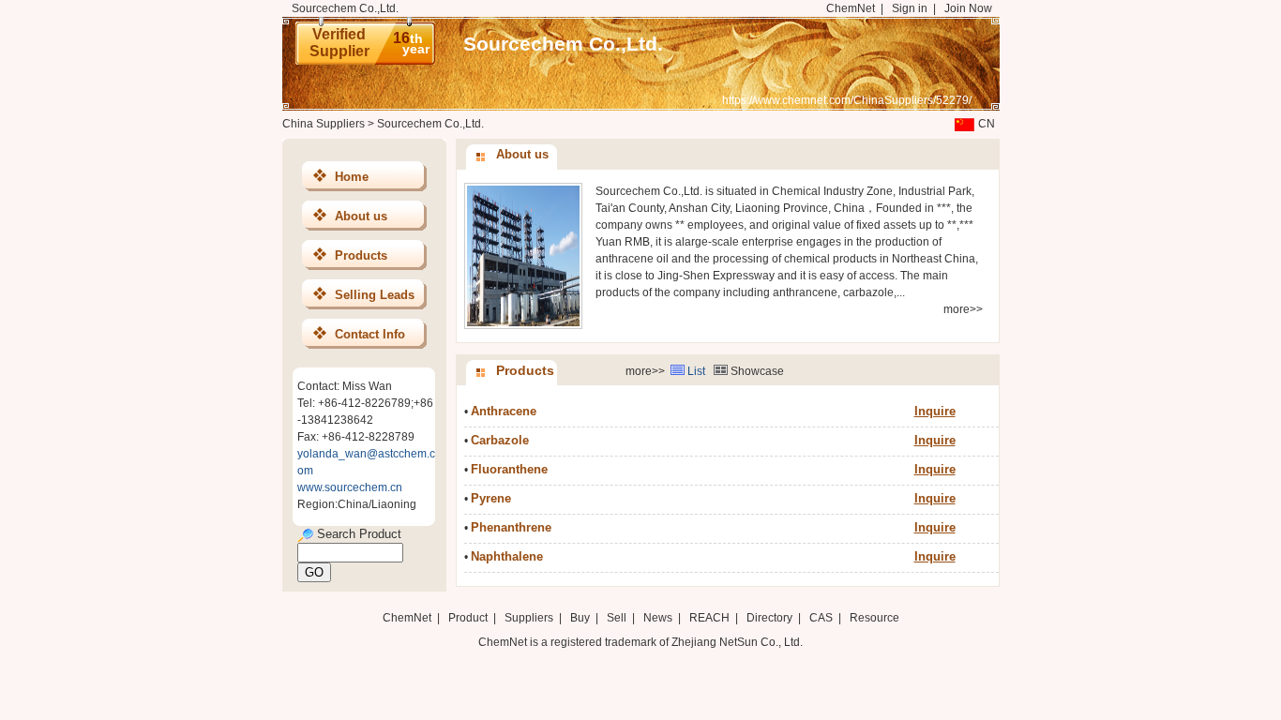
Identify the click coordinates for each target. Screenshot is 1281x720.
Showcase (757, 371)
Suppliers (529, 617)
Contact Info (370, 334)
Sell (616, 617)
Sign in (909, 8)
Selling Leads (374, 295)
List (696, 371)
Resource (874, 617)
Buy (580, 617)
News (657, 617)
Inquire (935, 411)
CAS (821, 617)
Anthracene (503, 411)
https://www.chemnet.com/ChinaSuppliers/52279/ (847, 100)
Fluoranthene (509, 469)
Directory (769, 617)
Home (352, 177)
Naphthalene (507, 556)
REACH (709, 617)
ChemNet (850, 8)
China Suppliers (323, 123)
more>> (963, 309)
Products (361, 255)
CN (986, 123)
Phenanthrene (511, 527)
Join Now (968, 8)
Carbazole (500, 440)
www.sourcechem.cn (349, 487)
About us (361, 216)
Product (469, 617)
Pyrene (491, 498)
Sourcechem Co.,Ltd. (563, 43)
